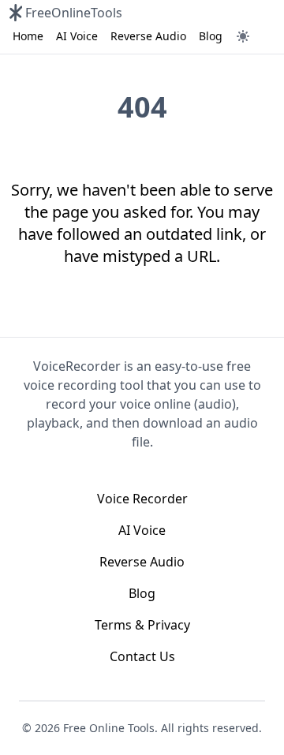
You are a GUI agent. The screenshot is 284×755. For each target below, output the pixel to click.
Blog (210, 35)
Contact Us (142, 656)
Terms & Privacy (142, 625)
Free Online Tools (109, 727)
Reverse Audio (148, 35)
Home (28, 35)
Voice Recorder (142, 498)
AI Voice (77, 35)
